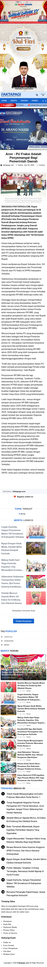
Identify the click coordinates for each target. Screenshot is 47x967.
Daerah (24, 101)
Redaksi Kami (9, 954)
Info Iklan (7, 951)
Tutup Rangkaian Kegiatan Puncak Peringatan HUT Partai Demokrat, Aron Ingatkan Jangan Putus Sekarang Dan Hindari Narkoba (25, 807)
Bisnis (6, 645)
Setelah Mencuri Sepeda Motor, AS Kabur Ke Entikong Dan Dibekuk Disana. (26, 820)
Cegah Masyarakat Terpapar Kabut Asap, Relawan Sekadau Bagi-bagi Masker (26, 840)
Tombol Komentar (23, 621)
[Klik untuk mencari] (37, 95)
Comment (43, 165)
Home (4, 101)
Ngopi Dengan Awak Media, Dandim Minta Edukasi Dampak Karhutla (26, 861)
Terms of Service (10, 933)
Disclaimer (7, 921)
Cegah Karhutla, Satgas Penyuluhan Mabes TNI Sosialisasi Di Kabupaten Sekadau (24, 883)
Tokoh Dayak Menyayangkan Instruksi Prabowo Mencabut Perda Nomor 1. (25, 796)
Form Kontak (8, 945)
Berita (14, 101)
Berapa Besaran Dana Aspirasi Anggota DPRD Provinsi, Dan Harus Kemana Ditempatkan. (26, 850)
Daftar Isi (7, 942)
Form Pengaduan (10, 948)
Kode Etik (7, 924)
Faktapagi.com (23, 963)
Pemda (35, 101)
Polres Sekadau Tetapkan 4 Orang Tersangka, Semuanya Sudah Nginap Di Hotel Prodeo (25, 871)
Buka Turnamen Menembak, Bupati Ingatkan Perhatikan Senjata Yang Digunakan (23, 829)
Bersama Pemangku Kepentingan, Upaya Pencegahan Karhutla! (26, 894)
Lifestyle (8, 637)
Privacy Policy (9, 930)
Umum (29, 691)
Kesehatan (8, 641)
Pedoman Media (10, 927)
